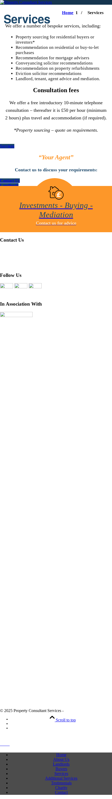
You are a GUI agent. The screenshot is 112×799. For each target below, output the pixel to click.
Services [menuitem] (61, 773)
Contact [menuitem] (61, 792)
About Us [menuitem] (61, 759)
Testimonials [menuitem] (61, 783)
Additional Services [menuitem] (61, 778)
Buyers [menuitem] (61, 769)
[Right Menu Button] (5, 744)
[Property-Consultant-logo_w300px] (26, 2)
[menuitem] (30, 719)
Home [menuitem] (61, 755)
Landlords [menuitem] (61, 764)
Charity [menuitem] (61, 787)
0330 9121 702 (14, 251)
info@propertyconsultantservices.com (36, 263)
